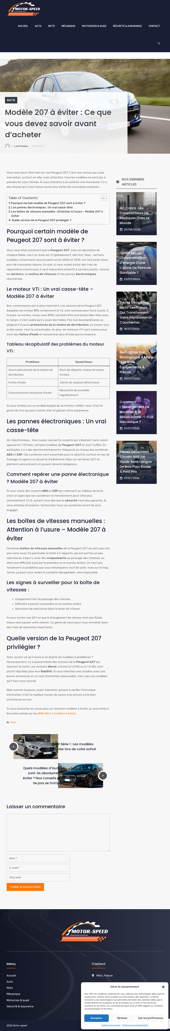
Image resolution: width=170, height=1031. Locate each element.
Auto (38, 26)
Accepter (96, 1018)
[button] (163, 987)
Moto (51, 26)
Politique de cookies (111, 1025)
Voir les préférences (150, 1018)
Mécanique (68, 26)
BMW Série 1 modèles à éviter (57, 713)
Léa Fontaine (21, 146)
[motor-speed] (24, 8)
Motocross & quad (18, 1000)
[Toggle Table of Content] (102, 198)
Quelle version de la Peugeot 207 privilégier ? (41, 220)
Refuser (122, 1018)
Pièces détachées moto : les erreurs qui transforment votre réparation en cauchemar (136, 312)
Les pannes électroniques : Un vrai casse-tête (42, 207)
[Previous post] (13, 747)
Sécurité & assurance (127, 26)
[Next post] (103, 776)
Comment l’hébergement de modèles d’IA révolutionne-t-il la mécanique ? (136, 412)
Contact (154, 26)
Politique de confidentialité (135, 1025)
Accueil (23, 26)
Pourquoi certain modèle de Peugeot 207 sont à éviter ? (48, 203)
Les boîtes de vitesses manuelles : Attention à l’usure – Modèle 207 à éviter (57, 213)
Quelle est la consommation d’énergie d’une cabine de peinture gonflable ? (135, 262)
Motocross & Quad (94, 26)
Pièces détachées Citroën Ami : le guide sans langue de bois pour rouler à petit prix (136, 461)
